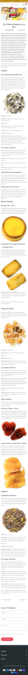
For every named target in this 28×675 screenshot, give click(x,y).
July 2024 (24, 592)
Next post (22, 600)
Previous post (7, 600)
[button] (23, 4)
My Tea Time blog (9, 63)
